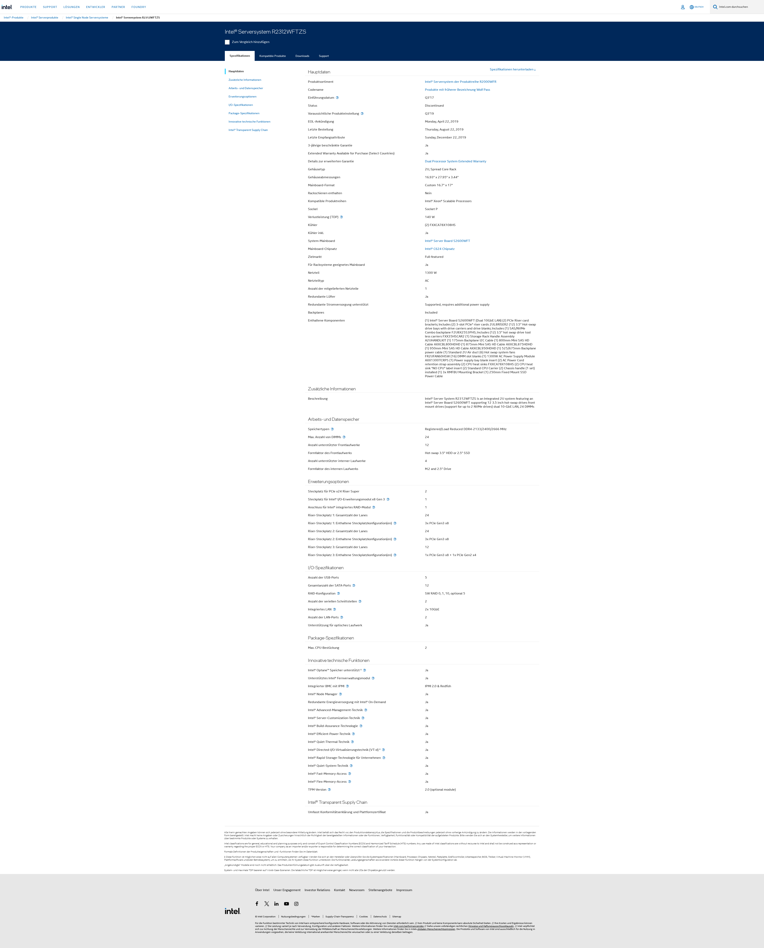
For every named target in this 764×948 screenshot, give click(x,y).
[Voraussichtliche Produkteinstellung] (362, 113)
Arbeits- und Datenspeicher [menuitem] (246, 88)
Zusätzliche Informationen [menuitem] (245, 80)
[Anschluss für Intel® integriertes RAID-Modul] (373, 507)
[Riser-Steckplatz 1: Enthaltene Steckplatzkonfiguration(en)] (395, 523)
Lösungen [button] (71, 7)
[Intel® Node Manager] (340, 694)
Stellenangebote (380, 890)
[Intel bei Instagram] (296, 904)
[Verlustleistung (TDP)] (341, 217)
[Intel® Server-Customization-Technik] (363, 718)
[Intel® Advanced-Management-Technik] (365, 710)
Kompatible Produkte (272, 56)
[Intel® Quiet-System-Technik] (351, 765)
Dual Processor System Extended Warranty (455, 161)
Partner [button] (118, 7)
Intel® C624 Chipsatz (440, 249)
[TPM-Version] (329, 789)
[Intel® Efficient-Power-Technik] (353, 734)
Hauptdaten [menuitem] (236, 71)
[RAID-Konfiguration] (338, 593)
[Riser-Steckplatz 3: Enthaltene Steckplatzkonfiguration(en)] (395, 555)
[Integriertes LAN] (334, 609)
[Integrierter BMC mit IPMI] (347, 686)
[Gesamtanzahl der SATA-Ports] (354, 585)
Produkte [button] (28, 7)
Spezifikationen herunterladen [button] (511, 69)
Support (324, 56)
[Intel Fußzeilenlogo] (233, 911)
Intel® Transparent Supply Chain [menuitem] (248, 130)
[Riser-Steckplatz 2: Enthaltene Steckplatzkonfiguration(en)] (395, 539)
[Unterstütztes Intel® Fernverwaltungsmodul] (373, 678)
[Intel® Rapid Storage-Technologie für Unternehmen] (384, 757)
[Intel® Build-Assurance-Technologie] (361, 726)
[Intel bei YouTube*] (286, 904)
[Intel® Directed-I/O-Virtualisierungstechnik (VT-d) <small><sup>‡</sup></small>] (383, 749)
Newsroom (356, 890)
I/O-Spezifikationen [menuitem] (241, 105)
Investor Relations (317, 890)
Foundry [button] (139, 7)
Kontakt (339, 890)
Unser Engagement (287, 890)
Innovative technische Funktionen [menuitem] (249, 121)
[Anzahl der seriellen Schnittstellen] (360, 601)
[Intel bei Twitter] (266, 904)
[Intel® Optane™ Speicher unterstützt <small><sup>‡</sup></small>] (364, 670)
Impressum (404, 890)
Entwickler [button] (95, 7)
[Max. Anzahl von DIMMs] (344, 437)
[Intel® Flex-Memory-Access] (349, 781)
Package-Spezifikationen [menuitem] (244, 113)
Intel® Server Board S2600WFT (447, 241)
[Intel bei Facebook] (256, 904)
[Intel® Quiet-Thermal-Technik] (352, 741)
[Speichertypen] (332, 429)
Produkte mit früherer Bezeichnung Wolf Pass (457, 90)
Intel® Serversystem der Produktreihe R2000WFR (460, 82)
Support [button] (50, 7)
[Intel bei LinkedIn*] (276, 904)
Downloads (302, 56)
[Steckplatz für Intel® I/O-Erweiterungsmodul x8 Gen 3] (388, 499)
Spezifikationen (240, 56)
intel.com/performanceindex (409, 926)
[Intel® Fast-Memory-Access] (349, 773)
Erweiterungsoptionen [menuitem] (242, 96)
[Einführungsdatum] (337, 97)
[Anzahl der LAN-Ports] (341, 617)
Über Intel (262, 890)
